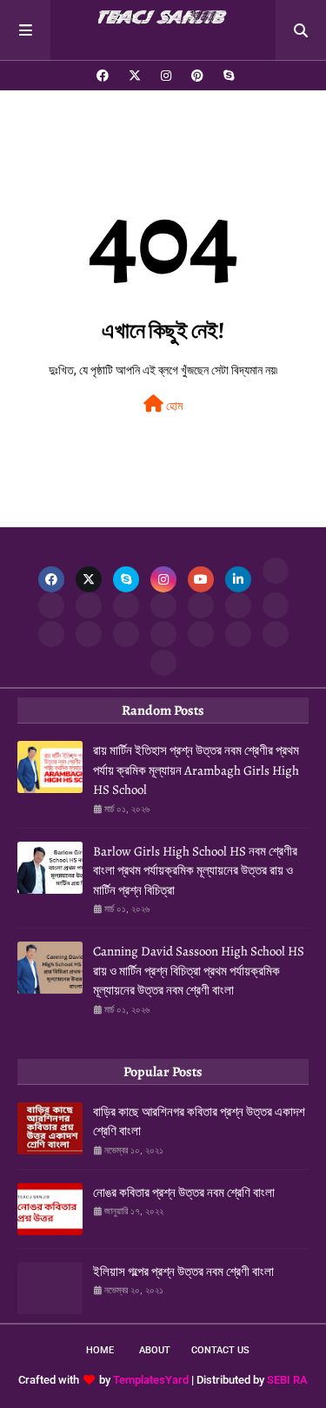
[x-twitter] (134, 75)
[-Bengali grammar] (276, 571)
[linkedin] (238, 579)
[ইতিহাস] (51, 605)
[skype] (226, 75)
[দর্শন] (163, 634)
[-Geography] (51, 634)
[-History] (126, 605)
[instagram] (166, 75)
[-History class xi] (201, 605)
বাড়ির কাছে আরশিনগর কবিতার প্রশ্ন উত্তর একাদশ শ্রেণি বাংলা (199, 1121)
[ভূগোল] (276, 605)
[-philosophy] (201, 634)
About (154, 1350)
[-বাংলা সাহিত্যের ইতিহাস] (89, 605)
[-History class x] (238, 605)
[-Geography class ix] (126, 634)
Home (100, 1350)
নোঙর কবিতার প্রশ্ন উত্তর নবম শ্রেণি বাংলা (184, 1192)
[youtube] (201, 579)
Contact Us (220, 1350)
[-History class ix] (163, 605)
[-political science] (276, 634)
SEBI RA (287, 1379)
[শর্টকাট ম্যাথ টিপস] (163, 663)
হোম (173, 406)
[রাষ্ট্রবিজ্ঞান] (238, 634)
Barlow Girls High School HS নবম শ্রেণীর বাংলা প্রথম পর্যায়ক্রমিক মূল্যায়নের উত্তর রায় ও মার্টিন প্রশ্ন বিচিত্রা (195, 871)
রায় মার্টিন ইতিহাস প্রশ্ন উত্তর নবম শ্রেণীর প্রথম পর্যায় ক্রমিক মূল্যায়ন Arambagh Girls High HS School (196, 770)
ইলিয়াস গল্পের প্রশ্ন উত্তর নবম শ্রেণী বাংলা (183, 1271)
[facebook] (102, 75)
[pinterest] (197, 75)
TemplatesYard (151, 1379)
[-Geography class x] (89, 634)
